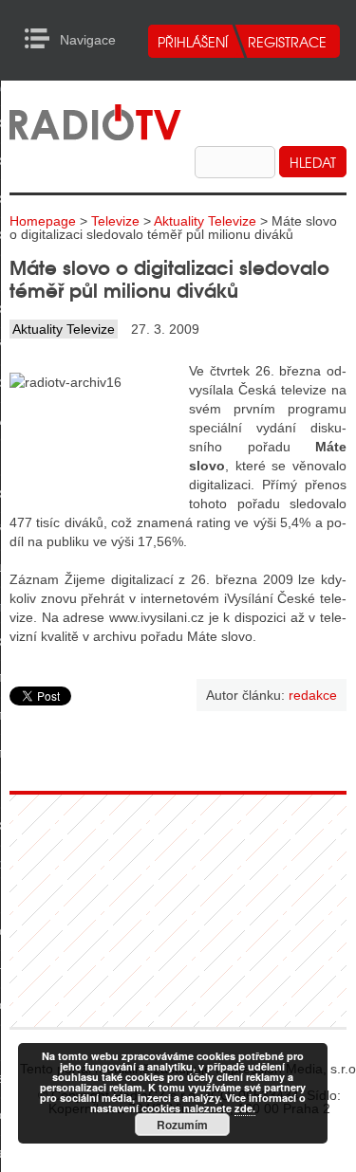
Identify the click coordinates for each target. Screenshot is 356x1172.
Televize (115, 221)
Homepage (42, 221)
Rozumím (182, 1124)
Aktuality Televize (205, 221)
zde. (244, 1108)
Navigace (42, 39)
